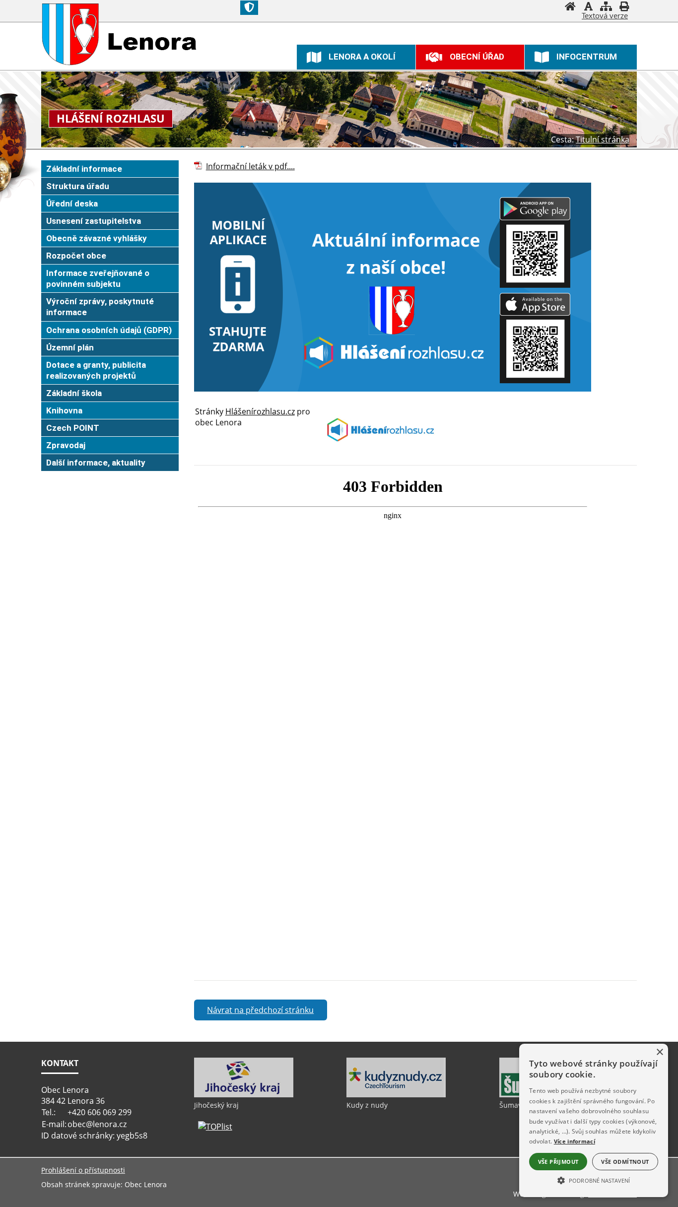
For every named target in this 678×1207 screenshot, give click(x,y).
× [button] (659, 1052)
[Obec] (70, 34)
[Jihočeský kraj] (243, 1094)
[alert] (593, 1120)
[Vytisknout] (624, 7)
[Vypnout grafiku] (588, 7)
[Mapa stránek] (606, 7)
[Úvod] (570, 7)
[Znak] (249, 7)
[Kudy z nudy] (396, 1094)
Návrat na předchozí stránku (260, 1010)
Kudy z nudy (367, 1105)
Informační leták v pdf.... (250, 166)
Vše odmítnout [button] (625, 1161)
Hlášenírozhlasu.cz (260, 411)
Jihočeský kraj (216, 1105)
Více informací (574, 1141)
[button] (593, 1179)
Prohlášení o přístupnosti (83, 1170)
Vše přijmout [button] (558, 1161)
